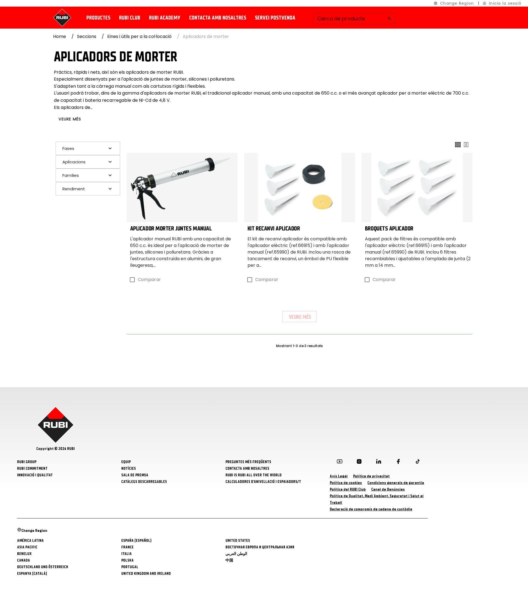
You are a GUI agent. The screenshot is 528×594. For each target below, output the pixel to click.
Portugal (129, 567)
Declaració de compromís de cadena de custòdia (371, 509)
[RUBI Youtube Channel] (339, 462)
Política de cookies (346, 482)
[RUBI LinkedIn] (378, 462)
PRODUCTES (98, 18)
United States (238, 540)
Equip (126, 462)
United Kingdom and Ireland (146, 573)
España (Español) (136, 540)
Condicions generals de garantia (395, 482)
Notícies (128, 468)
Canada (23, 560)
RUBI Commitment (32, 468)
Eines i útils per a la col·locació (139, 36)
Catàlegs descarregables (144, 481)
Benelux (24, 553)
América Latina (30, 540)
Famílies (70, 175)
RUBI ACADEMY (164, 18)
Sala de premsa (134, 475)
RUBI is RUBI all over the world (254, 475)
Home (59, 36)
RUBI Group (26, 462)
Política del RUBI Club (348, 489)
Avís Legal (339, 476)
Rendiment (73, 189)
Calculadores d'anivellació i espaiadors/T (263, 481)
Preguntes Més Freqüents (248, 462)
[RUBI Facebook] (398, 462)
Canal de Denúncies (388, 489)
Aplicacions (74, 162)
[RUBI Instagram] (359, 462)
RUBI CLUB (129, 18)
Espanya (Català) (32, 573)
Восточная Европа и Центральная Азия (260, 547)
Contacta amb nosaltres (217, 18)
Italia (126, 553)
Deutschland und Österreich (42, 567)
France (127, 547)
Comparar (149, 279)
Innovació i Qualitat (35, 475)
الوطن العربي (236, 553)
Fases (68, 148)
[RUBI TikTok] (417, 462)
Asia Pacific (27, 547)
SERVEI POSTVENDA (275, 18)
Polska (127, 560)
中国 (229, 560)
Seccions (86, 36)
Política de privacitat (371, 476)
